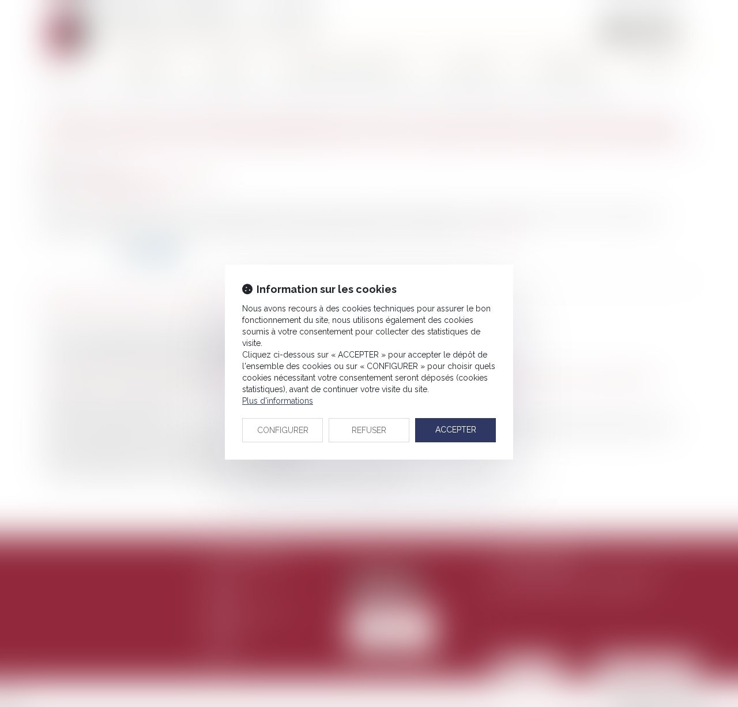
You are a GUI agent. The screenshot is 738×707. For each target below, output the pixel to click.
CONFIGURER (282, 430)
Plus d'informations (277, 400)
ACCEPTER (455, 429)
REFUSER (369, 430)
